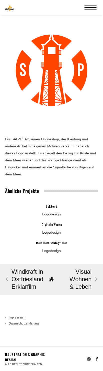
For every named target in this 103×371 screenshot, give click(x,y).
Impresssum (17, 317)
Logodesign (51, 214)
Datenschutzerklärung (24, 323)
